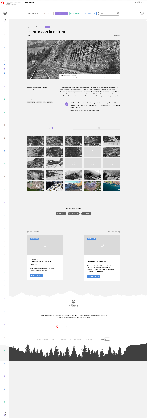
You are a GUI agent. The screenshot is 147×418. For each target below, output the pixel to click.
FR (137, 2)
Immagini (49, 128)
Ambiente (39, 102)
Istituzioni (62, 339)
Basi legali (89, 339)
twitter (61, 213)
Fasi (53, 339)
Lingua (102, 339)
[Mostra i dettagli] (43, 143)
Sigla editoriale (75, 339)
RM (141, 2)
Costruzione (90, 13)
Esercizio (49, 102)
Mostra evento (36, 276)
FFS (44, 102)
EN (143, 2)
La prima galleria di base (96, 261)
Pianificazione (75, 13)
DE (135, 2)
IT (139, 2)
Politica (47, 13)
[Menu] (142, 13)
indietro (118, 35)
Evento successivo (113, 231)
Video (97, 128)
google (87, 213)
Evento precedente (34, 231)
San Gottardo (31, 102)
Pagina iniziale (31, 27)
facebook (74, 213)
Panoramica (33, 13)
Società (61, 13)
